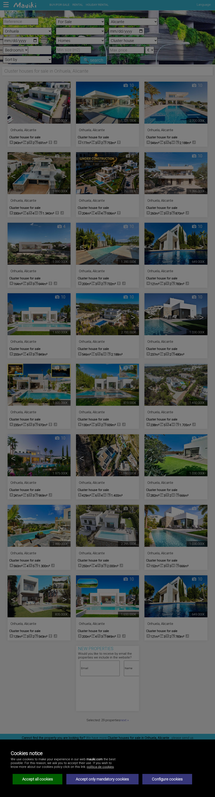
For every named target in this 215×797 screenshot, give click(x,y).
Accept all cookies (37, 779)
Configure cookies (167, 779)
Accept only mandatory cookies (102, 779)
